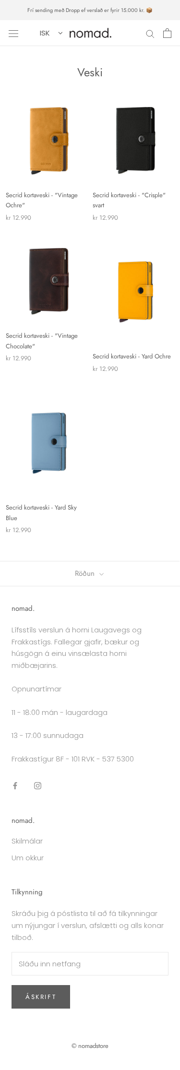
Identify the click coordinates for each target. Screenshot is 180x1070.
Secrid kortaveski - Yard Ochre (132, 356)
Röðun (86, 573)
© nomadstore (90, 1045)
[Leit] (150, 33)
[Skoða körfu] (167, 33)
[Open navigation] (13, 33)
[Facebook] (15, 786)
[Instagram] (37, 786)
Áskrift (40, 996)
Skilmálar (27, 841)
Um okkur (28, 858)
